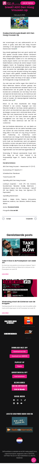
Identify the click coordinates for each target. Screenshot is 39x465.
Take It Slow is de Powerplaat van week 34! (19, 262)
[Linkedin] (14, 403)
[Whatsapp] (33, 460)
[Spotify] (17, 403)
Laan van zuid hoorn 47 (19, 386)
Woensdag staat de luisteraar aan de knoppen (18, 302)
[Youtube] (21, 403)
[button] (13, 3)
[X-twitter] (21, 400)
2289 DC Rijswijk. (19, 389)
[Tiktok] (25, 400)
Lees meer (5, 274)
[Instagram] (17, 400)
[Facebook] (14, 400)
